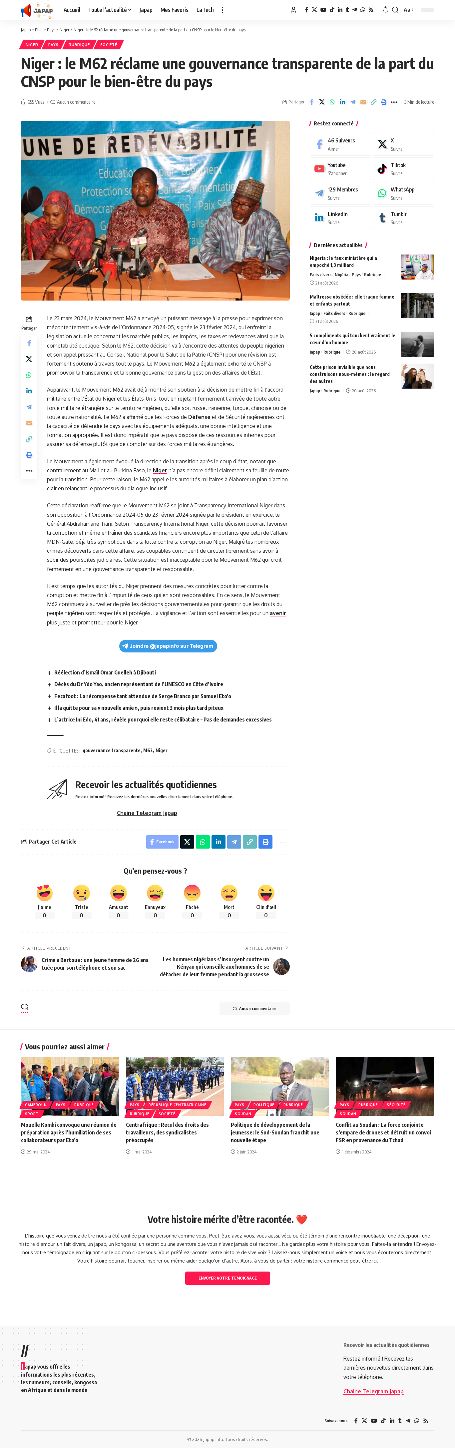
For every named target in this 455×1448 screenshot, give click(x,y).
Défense (199, 417)
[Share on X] (321, 102)
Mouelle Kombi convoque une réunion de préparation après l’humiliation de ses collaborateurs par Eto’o (69, 1132)
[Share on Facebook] (311, 102)
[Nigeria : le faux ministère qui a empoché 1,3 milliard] (417, 267)
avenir (278, 613)
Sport (32, 1114)
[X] (314, 9)
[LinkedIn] (340, 9)
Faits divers (320, 274)
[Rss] (371, 9)
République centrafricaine (178, 1105)
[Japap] (37, 10)
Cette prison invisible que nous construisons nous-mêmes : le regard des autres (350, 374)
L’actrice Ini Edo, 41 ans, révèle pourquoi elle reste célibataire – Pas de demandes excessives (163, 719)
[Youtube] (340, 168)
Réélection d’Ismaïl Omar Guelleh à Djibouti (105, 672)
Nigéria (341, 274)
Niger (32, 44)
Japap (315, 313)
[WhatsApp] (363, 9)
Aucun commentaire (76, 102)
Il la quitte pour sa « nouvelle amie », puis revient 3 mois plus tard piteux (139, 707)
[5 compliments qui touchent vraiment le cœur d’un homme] (417, 344)
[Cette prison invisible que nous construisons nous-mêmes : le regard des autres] (417, 376)
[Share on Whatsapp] (332, 102)
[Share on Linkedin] (342, 102)
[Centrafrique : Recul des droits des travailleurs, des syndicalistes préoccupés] (175, 1086)
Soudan (243, 1114)
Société (108, 44)
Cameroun (36, 1105)
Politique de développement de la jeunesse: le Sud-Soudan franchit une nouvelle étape (275, 1132)
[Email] (363, 102)
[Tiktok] (403, 168)
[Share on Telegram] (352, 102)
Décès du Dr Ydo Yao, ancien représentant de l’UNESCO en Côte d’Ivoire (138, 684)
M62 (148, 750)
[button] (222, 10)
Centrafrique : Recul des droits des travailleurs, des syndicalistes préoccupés (167, 1132)
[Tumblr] (347, 9)
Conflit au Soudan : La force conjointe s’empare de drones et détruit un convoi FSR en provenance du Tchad (383, 1132)
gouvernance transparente (112, 750)
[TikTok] (332, 9)
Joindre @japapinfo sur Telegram (171, 646)
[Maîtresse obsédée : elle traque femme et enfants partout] (417, 305)
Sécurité (396, 1105)
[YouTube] (323, 9)
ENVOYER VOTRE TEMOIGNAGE (228, 1278)
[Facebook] (306, 9)
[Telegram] (355, 9)
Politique (263, 1105)
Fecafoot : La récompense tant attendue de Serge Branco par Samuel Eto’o (142, 696)
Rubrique (79, 44)
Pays (53, 44)
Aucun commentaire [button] (257, 1008)
